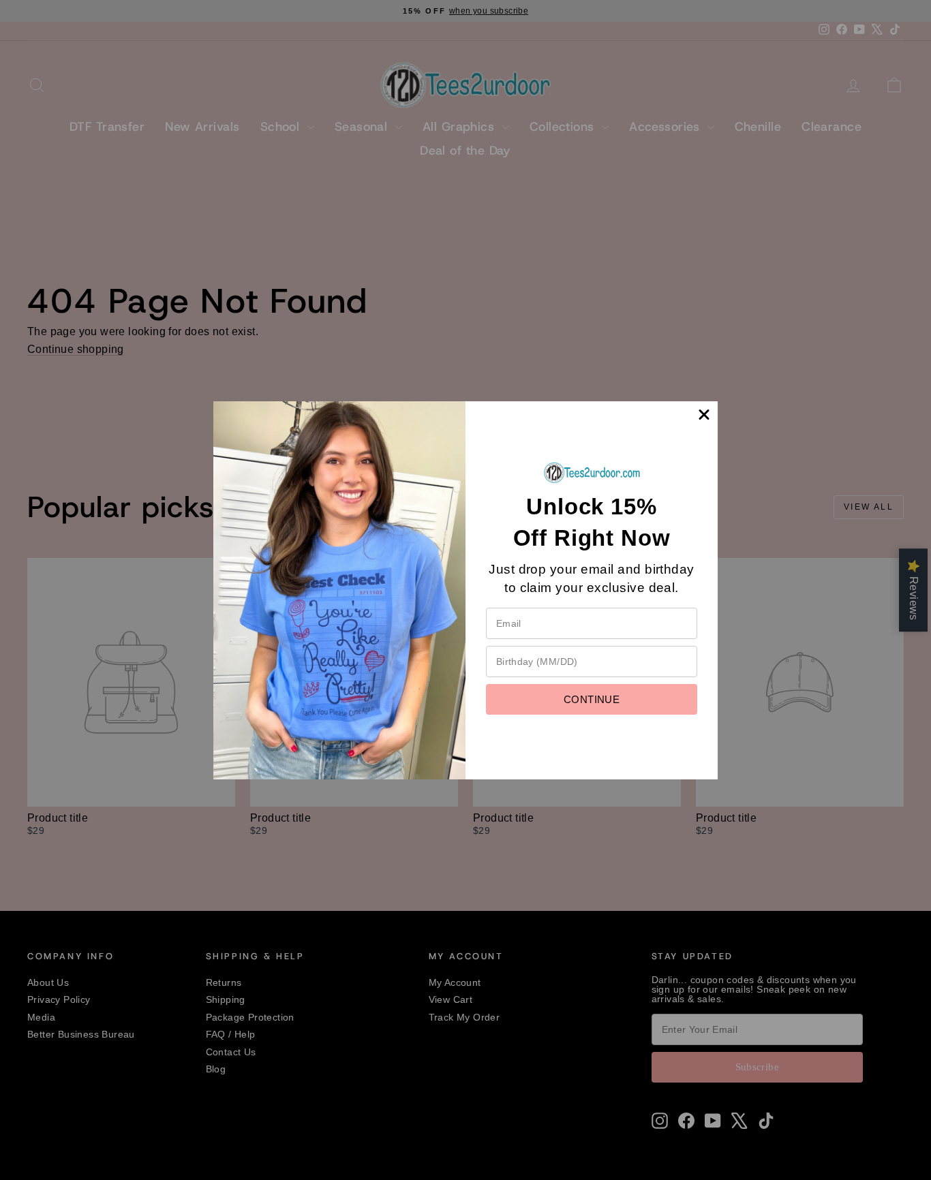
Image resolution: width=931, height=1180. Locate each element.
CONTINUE (592, 699)
